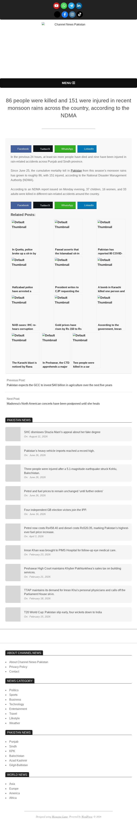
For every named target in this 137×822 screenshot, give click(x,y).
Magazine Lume (60, 816)
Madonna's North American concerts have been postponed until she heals (53, 403)
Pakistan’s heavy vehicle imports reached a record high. (59, 450)
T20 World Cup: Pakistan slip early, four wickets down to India (63, 612)
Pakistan (76, 170)
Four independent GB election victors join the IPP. (55, 509)
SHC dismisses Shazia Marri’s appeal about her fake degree (62, 432)
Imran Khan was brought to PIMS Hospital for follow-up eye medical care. (70, 550)
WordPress (87, 816)
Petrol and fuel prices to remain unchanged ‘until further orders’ (63, 491)
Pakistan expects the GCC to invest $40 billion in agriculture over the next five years (59, 385)
